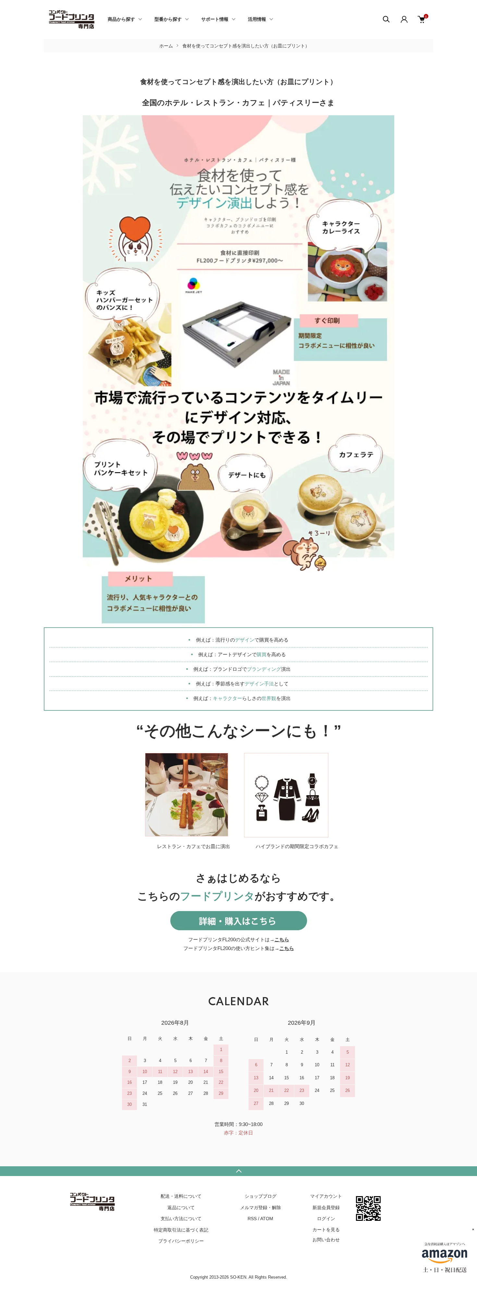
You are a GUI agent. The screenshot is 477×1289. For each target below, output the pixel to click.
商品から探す (121, 19)
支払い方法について (181, 1218)
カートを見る (326, 1229)
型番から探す (168, 19)
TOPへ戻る (238, 1171)
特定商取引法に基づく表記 (181, 1230)
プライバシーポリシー (181, 1241)
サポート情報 (214, 19)
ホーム (166, 45)
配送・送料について (181, 1196)
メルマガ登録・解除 (260, 1207)
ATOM (266, 1218)
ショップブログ (260, 1196)
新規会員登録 (326, 1207)
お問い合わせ (326, 1239)
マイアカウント (326, 1196)
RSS (252, 1218)
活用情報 (257, 19)
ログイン (326, 1218)
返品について (181, 1207)
